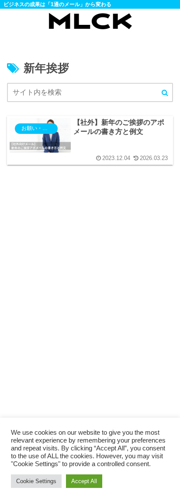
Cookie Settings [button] (36, 481)
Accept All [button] (84, 481)
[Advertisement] (90, 310)
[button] (165, 93)
